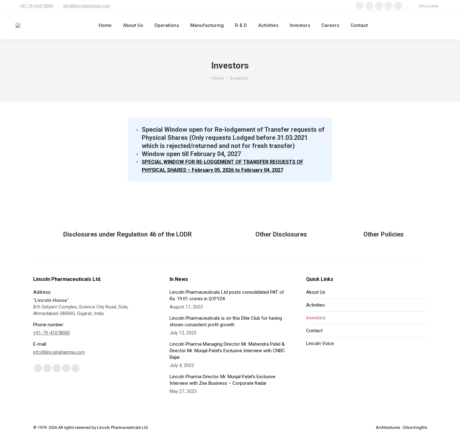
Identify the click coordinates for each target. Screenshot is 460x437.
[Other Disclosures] (281, 221)
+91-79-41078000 (51, 333)
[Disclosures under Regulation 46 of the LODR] (127, 221)
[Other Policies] (383, 221)
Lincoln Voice (320, 343)
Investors (315, 318)
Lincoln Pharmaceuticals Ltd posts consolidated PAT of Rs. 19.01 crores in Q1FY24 (227, 295)
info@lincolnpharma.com (86, 5)
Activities (315, 305)
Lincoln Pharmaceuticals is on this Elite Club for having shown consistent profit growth (226, 321)
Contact (314, 330)
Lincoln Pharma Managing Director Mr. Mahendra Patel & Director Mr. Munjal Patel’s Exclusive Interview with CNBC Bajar (227, 350)
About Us (315, 292)
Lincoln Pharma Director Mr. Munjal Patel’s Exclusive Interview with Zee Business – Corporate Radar (222, 380)
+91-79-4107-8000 (36, 5)
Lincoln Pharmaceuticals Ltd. (123, 427)
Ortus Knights (415, 427)
